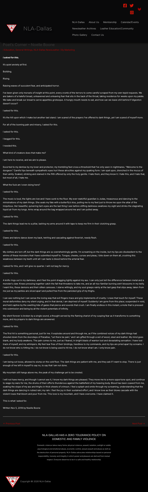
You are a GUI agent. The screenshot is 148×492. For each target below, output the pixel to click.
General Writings (24, 49)
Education (9, 49)
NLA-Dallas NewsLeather (46, 49)
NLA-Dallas (78, 22)
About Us (94, 22)
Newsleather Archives (84, 28)
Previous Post (11, 423)
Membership (110, 22)
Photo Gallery (79, 34)
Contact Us (97, 34)
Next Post (138, 423)
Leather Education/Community (117, 28)
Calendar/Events (130, 22)
